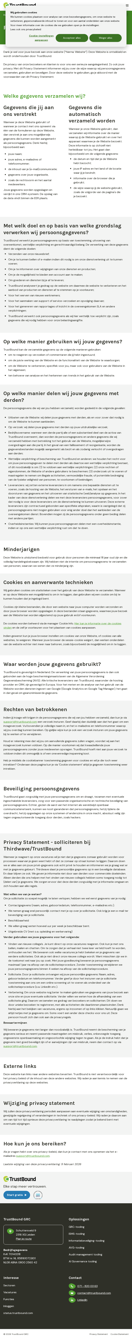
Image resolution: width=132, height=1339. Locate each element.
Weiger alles (105, 37)
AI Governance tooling (83, 1261)
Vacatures (9, 1292)
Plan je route (24, 1239)
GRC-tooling (76, 1227)
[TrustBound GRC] (19, 5)
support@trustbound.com (20, 722)
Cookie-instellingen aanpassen (41, 38)
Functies (8, 1299)
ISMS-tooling (77, 1234)
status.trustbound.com (18, 1313)
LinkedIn (82, 1300)
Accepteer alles (72, 37)
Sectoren (9, 1285)
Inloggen (8, 1306)
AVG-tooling (76, 1247)
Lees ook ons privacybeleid (25, 29)
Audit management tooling (85, 1254)
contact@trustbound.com (94, 1293)
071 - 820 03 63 (87, 1286)
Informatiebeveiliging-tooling (86, 1240)
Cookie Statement (120, 1334)
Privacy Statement (99, 1334)
